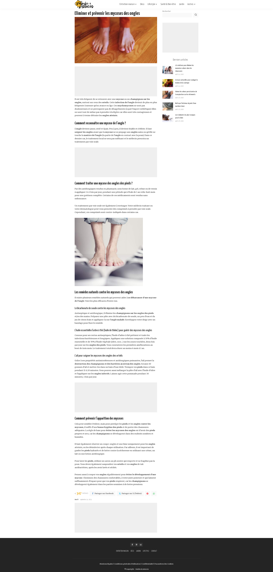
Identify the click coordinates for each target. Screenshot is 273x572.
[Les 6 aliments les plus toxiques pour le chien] (167, 118)
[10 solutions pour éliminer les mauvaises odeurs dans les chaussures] (167, 70)
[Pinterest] (147, 493)
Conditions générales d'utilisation (127, 564)
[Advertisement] (116, 81)
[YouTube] (141, 545)
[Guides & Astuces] (84, 4)
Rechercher (166, 11)
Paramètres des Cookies (164, 564)
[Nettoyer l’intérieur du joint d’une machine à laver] (167, 106)
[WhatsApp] (154, 493)
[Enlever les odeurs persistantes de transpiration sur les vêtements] (167, 95)
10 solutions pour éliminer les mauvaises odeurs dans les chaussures (184, 68)
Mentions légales (106, 564)
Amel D (76, 499)
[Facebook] (132, 545)
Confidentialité (147, 564)
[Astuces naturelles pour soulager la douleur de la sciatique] (167, 83)
